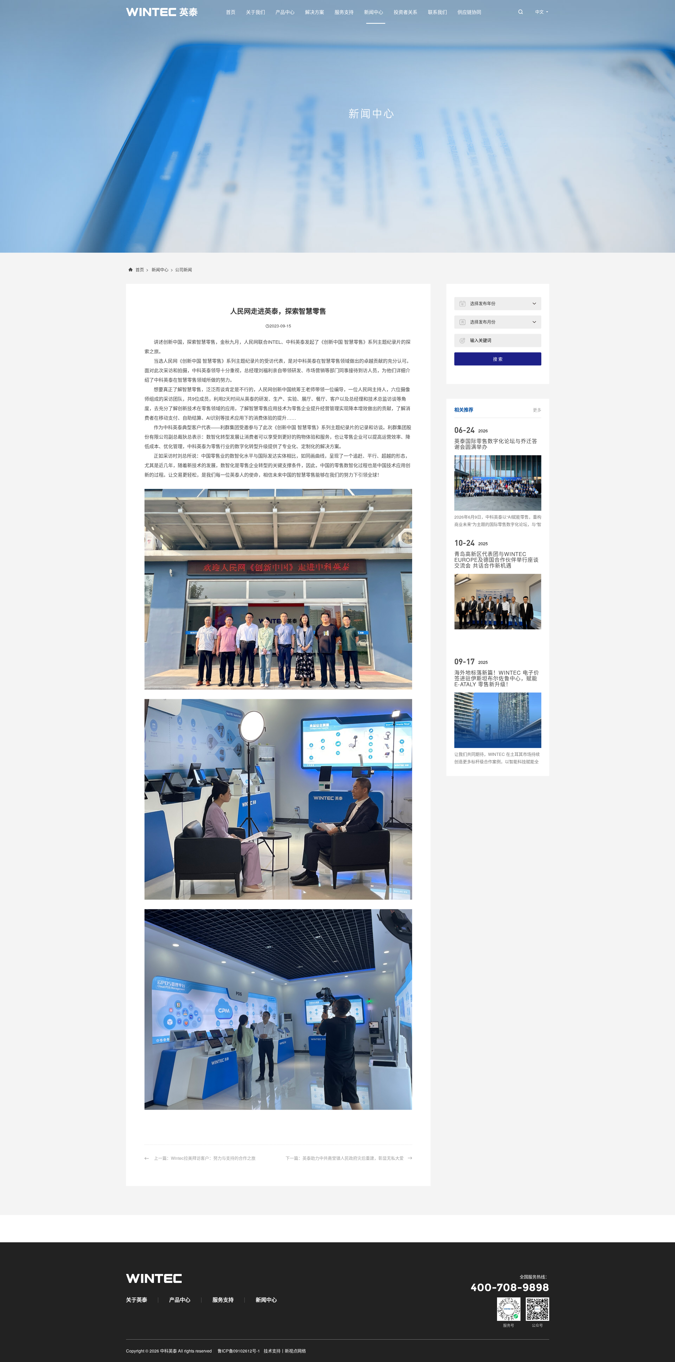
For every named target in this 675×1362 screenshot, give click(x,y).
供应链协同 (469, 11)
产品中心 (285, 11)
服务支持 (344, 11)
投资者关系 (405, 11)
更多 (537, 434)
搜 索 (498, 383)
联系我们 (437, 11)
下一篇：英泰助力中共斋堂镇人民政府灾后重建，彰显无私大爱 (345, 1183)
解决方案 (314, 11)
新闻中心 (373, 11)
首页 (230, 11)
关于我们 (255, 11)
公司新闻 (183, 294)
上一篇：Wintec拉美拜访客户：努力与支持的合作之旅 (204, 1183)
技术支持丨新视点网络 (285, 1351)
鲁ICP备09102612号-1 (239, 1351)
